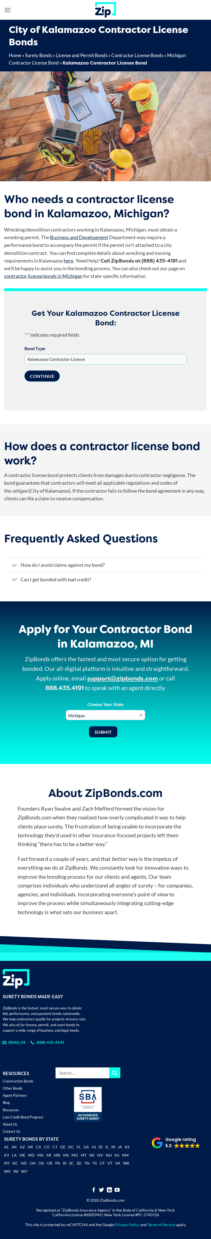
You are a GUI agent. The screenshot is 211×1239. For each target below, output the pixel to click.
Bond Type (34, 348)
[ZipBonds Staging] (105, 10)
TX (94, 1163)
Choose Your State (105, 704)
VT (109, 1163)
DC (71, 1147)
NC (15, 1163)
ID (101, 1147)
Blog (6, 1102)
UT (102, 1163)
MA (40, 1155)
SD (79, 1163)
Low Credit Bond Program (23, 1117)
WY (24, 1171)
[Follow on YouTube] (117, 1190)
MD (31, 1155)
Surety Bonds (38, 55)
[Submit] (114, 1072)
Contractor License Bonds (137, 55)
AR (30, 1147)
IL (107, 1147)
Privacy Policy (127, 1224)
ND (24, 1163)
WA (126, 1163)
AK (14, 1147)
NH (109, 1155)
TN (87, 1163)
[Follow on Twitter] (101, 1190)
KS (127, 1147)
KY (6, 1155)
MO (74, 1155)
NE (92, 1155)
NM (125, 1155)
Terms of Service (161, 1224)
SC (71, 1163)
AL (6, 1147)
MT (84, 1155)
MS (66, 1155)
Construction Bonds (18, 1081)
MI (48, 1155)
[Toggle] (14, 565)
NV (100, 1155)
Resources (11, 1110)
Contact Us (11, 1131)
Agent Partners (15, 1095)
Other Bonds (13, 1088)
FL (79, 1147)
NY (7, 1163)
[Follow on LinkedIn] (109, 1190)
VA (117, 1163)
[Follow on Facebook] (93, 1190)
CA (38, 1147)
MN (57, 1155)
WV (7, 1171)
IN (113, 1147)
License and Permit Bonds (81, 55)
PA (57, 1163)
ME (22, 1155)
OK (41, 1163)
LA (14, 1155)
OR (49, 1163)
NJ (117, 1155)
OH (33, 1163)
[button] (7, 10)
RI (64, 1163)
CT (54, 1147)
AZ (22, 1147)
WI (15, 1171)
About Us (10, 1124)
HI (94, 1147)
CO (47, 1147)
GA (86, 1147)
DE (62, 1147)
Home (15, 55)
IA (120, 1147)
